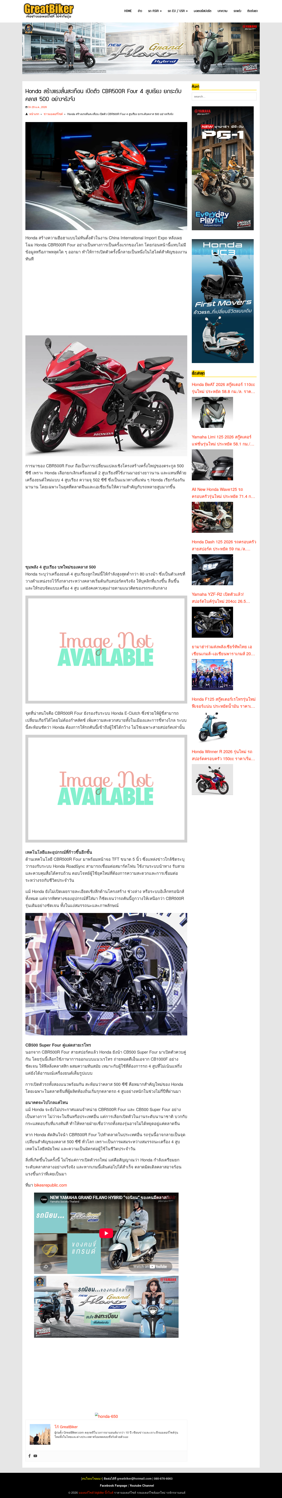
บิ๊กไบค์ (109, 1492)
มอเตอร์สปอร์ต (202, 11)
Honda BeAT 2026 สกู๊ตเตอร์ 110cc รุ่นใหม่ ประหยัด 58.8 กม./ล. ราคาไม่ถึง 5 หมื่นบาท (223, 388)
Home (128, 11)
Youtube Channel (142, 1485)
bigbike (99, 1492)
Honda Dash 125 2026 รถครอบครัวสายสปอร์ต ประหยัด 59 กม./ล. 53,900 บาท (224, 545)
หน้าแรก (34, 114)
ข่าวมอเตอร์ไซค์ (53, 114)
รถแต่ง (237, 11)
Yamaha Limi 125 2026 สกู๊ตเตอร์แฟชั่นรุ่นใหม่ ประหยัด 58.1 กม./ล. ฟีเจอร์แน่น (223, 440)
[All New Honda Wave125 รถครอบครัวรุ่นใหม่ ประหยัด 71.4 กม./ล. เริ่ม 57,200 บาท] (212, 517)
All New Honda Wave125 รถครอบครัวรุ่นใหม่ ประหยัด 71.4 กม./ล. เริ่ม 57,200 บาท (224, 493)
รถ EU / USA (178, 11)
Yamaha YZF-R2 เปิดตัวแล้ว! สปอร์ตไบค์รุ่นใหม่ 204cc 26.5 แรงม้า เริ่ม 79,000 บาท (219, 598)
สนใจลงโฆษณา (92, 1478)
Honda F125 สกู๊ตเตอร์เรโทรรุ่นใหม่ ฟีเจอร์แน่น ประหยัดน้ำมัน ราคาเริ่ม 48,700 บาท (224, 703)
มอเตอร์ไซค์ (86, 1492)
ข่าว (140, 11)
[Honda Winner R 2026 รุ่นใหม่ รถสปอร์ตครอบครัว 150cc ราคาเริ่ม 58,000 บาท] (212, 779)
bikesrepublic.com (50, 1185)
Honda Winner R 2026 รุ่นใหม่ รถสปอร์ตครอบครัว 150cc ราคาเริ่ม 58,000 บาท (222, 755)
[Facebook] (29, 1456)
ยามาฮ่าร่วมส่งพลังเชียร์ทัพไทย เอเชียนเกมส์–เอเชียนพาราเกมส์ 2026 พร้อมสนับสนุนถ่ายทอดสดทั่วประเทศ (223, 650)
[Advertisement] (100, 295)
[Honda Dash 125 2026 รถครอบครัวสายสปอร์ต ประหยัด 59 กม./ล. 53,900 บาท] (212, 569)
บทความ (222, 11)
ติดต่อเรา (252, 11)
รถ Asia (155, 11)
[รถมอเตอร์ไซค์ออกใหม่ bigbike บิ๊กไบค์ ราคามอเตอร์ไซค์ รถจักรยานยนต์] (48, 11)
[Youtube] (35, 1456)
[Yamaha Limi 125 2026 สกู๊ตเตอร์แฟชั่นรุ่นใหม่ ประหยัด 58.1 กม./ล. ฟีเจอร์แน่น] (212, 464)
